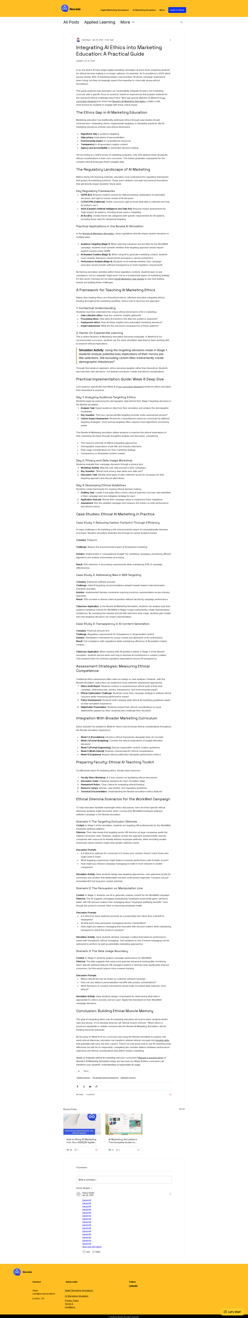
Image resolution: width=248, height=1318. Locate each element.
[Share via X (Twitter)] (84, 1086)
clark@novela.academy (43, 1293)
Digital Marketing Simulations (79, 1290)
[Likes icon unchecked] (84, 1251)
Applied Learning (99, 22)
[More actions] (170, 39)
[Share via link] (96, 1086)
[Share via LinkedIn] (90, 1086)
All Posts (71, 22)
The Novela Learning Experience (105, 1078)
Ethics (86, 1071)
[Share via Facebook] (77, 1086)
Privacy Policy (72, 1300)
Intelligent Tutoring (128, 1078)
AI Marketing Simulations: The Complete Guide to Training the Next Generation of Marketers (123, 1141)
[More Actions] (170, 1194)
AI (78, 1071)
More (125, 22)
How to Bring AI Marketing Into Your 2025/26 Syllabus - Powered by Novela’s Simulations (82, 1141)
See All (182, 1109)
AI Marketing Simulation (76, 1296)
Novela (75, 9)
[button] (181, 22)
